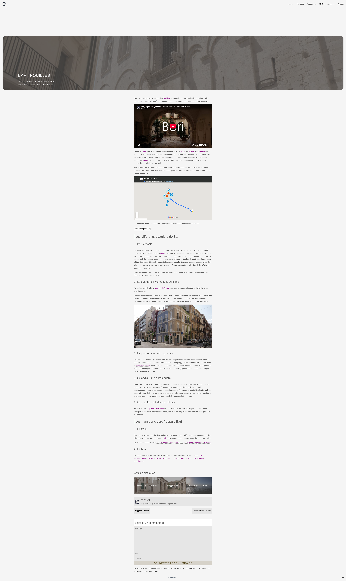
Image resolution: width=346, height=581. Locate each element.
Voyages (300, 4)
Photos (322, 4)
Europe (32, 85)
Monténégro (201, 151)
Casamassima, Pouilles (202, 511)
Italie (52, 81)
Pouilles (166, 98)
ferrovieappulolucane (165, 442)
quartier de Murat (162, 288)
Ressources (311, 4)
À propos (331, 4)
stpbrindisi (192, 458)
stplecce (183, 458)
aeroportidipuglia (140, 458)
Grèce (183, 151)
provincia (151, 458)
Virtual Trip (22, 85)
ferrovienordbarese (181, 442)
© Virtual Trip (173, 577)
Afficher (147, 229)
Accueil (291, 4)
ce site (164, 438)
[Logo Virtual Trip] (4, 4)
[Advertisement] (173, 21)
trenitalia (192, 442)
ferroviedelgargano (203, 442)
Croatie (191, 151)
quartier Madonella (143, 365)
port (144, 151)
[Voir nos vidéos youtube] (343, 577)
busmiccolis (138, 461)
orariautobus (197, 455)
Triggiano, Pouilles (142, 511)
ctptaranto (200, 458)
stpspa (176, 458)
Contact (340, 4)
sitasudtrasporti (167, 458)
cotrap (158, 458)
